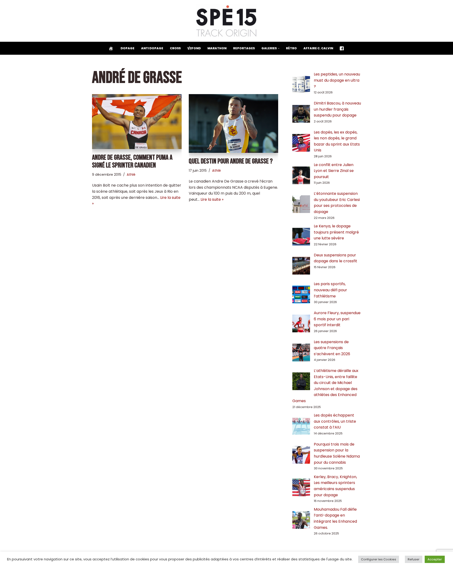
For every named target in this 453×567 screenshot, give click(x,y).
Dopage (127, 48)
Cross (175, 48)
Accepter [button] (435, 559)
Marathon (216, 48)
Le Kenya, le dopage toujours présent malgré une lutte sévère (336, 232)
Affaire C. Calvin (318, 48)
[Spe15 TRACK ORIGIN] (226, 21)
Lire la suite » (212, 199)
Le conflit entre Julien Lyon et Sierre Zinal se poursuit (334, 170)
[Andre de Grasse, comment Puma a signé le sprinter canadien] (137, 121)
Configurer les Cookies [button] (378, 559)
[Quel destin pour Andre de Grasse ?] (233, 123)
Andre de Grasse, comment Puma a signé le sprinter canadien (132, 161)
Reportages (244, 48)
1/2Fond (194, 48)
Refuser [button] (413, 559)
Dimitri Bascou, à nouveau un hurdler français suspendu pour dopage (337, 109)
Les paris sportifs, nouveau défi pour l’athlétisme (330, 290)
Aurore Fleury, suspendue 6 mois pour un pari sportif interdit (337, 319)
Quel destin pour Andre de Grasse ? (231, 161)
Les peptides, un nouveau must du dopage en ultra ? (337, 80)
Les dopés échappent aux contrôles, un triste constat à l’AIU (335, 421)
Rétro (291, 48)
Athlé (131, 174)
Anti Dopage (152, 48)
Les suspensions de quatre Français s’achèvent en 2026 (332, 348)
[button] (278, 48)
